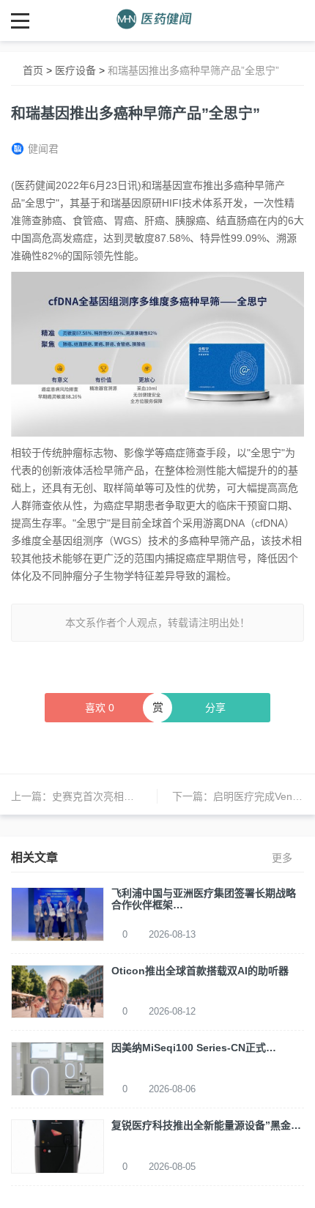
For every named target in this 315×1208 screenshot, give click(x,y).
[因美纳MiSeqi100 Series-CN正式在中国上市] (57, 1068)
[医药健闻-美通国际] (158, 20)
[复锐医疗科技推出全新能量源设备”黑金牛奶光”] (57, 1146)
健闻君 (43, 149)
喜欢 (99, 708)
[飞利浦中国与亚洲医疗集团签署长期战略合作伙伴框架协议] (57, 913)
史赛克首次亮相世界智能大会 (118, 796)
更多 (282, 858)
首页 (33, 70)
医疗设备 (75, 70)
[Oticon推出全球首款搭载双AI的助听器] (57, 990)
